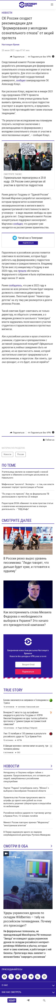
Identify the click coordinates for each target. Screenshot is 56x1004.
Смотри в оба (15, 846)
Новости (7, 12)
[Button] (17, 57)
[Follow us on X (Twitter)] (11, 976)
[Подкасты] (44, 976)
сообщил (21, 80)
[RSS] (37, 976)
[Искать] (44, 1000)
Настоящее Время (10, 44)
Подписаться (28, 243)
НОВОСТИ (11, 766)
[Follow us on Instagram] (24, 976)
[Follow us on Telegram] (31, 976)
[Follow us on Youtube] (18, 976)
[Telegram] (28, 1000)
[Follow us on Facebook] (4, 976)
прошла (22, 270)
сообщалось (15, 285)
